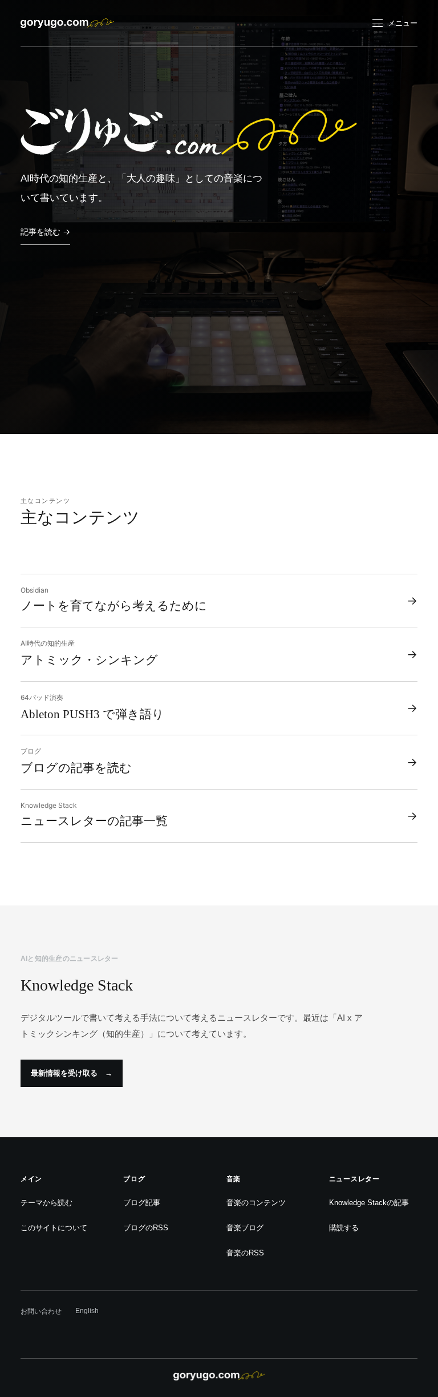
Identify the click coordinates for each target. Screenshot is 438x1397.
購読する (344, 1227)
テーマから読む (46, 1202)
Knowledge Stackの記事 (369, 1202)
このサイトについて (54, 1227)
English (87, 1311)
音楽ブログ (244, 1227)
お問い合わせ (41, 1311)
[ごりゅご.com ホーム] (67, 23)
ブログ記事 (141, 1202)
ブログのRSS (145, 1227)
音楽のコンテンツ (256, 1202)
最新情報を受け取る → (71, 1073)
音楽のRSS (245, 1253)
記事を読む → (45, 231)
